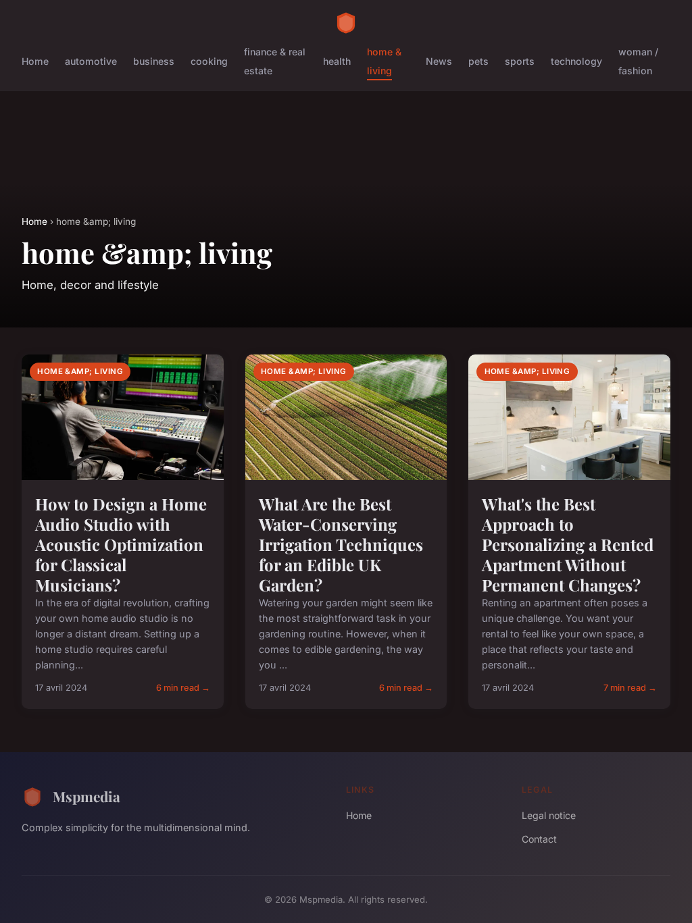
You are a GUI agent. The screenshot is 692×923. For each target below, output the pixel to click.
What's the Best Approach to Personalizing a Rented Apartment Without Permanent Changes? (567, 544)
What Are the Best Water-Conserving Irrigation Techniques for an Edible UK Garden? (341, 544)
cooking (209, 61)
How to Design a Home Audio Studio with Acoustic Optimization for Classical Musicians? (121, 544)
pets (478, 61)
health (337, 61)
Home (35, 61)
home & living (384, 61)
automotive (91, 61)
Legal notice (549, 815)
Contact (539, 839)
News (439, 61)
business (153, 61)
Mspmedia (86, 796)
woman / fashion (638, 61)
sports (520, 61)
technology (576, 61)
